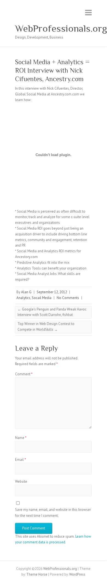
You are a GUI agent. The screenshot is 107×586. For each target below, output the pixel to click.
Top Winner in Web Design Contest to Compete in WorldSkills (46, 326)
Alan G (26, 292)
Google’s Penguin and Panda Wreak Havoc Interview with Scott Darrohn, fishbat (52, 312)
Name (21, 437)
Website (21, 481)
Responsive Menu (88, 12)
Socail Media (41, 297)
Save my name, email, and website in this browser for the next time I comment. (53, 512)
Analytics (23, 297)
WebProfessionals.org (61, 28)
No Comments (68, 297)
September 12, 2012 (52, 292)
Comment (24, 374)
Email (20, 459)
